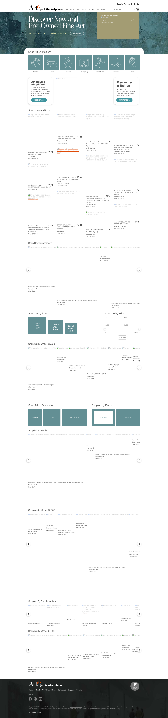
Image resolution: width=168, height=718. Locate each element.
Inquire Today (124, 100)
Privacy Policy (97, 708)
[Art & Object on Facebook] (30, 699)
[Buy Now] (52, 152)
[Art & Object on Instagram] (40, 699)
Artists (84, 10)
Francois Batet (106, 655)
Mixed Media (100, 72)
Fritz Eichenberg (91, 204)
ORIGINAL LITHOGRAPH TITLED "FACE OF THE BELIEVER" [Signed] (125, 192)
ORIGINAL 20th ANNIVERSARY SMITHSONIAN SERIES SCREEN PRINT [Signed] (39, 227)
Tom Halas (90, 376)
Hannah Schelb (105, 258)
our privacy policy (76, 707)
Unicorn (103, 20)
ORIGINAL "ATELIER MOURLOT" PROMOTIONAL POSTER (66, 227)
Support (71, 690)
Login (136, 4)
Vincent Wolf (90, 448)
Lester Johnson (93, 569)
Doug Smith (126, 647)
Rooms (91, 10)
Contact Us (62, 690)
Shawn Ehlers (136, 442)
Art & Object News (49, 690)
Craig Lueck (32, 669)
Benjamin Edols (62, 141)
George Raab (61, 359)
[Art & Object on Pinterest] (35, 699)
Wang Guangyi (119, 196)
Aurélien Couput (107, 22)
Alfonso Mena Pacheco (122, 151)
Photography (84, 72)
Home (31, 690)
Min (106, 317)
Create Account (124, 4)
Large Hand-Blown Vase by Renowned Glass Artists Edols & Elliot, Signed (97, 144)
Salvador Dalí (32, 289)
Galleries (76, 10)
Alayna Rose (71, 619)
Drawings (116, 72)
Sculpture (68, 72)
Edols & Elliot (90, 148)
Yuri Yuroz (31, 156)
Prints (52, 72)
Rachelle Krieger (51, 528)
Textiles (132, 72)
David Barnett (32, 485)
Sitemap (79, 690)
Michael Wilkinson (120, 226)
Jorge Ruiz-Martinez (53, 623)
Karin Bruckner (127, 357)
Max (125, 317)
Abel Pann (31, 387)
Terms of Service (110, 708)
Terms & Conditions (35, 712)
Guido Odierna (90, 234)
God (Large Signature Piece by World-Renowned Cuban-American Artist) (68, 179)
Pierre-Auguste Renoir (89, 623)
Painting (35, 72)
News (97, 10)
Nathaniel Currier (107, 623)
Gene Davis (32, 232)
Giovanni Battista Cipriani (66, 532)
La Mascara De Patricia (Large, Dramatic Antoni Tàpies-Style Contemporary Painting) (124, 147)
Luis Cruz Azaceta (63, 183)
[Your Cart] (137, 9)
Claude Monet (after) (75, 368)
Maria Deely (61, 302)
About (103, 10)
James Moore (112, 367)
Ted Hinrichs (115, 305)
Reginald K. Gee (126, 618)
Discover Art (39, 100)
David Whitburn (138, 359)
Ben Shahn (60, 231)
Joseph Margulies (34, 623)
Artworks (68, 10)
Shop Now (77, 33)
